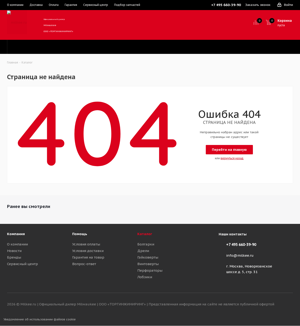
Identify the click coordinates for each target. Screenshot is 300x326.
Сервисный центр (22, 264)
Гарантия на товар (88, 257)
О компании (17, 244)
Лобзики (144, 277)
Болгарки (145, 244)
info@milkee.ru (240, 255)
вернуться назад (232, 158)
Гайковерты (147, 257)
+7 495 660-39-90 (241, 244)
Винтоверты (148, 264)
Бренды (14, 257)
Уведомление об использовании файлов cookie (40, 319)
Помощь (79, 234)
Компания (16, 234)
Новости (14, 250)
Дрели (143, 250)
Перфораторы (149, 270)
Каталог (144, 234)
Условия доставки (88, 250)
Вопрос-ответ (84, 264)
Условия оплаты (86, 244)
